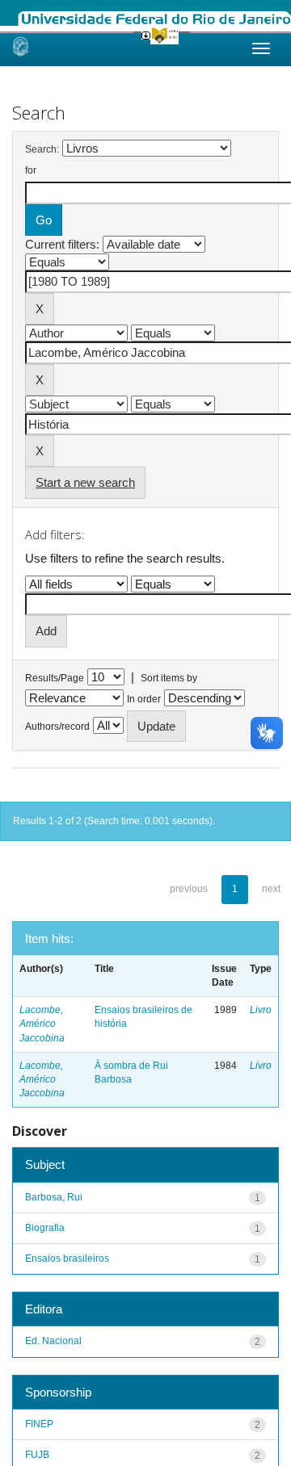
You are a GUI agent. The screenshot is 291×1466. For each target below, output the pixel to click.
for (30, 170)
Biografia (45, 1228)
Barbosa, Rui (53, 1197)
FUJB (37, 1454)
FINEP (39, 1424)
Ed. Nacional (53, 1341)
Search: (42, 149)
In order (144, 699)
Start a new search (85, 482)
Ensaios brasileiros (67, 1258)
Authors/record (57, 726)
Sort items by (169, 678)
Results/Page (54, 678)
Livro (261, 1010)
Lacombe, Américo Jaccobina (42, 1023)
